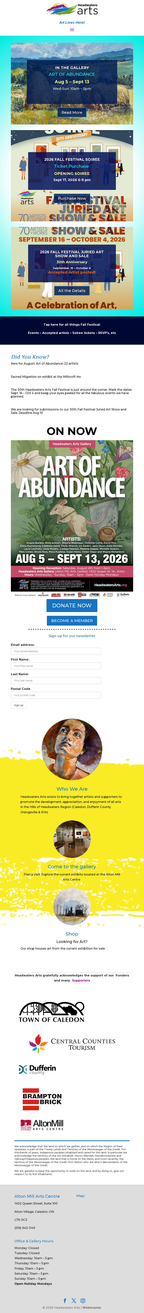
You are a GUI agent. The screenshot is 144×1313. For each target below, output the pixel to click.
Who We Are (72, 789)
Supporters (81, 980)
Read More (72, 112)
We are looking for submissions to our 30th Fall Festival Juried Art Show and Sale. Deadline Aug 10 (68, 411)
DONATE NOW (72, 605)
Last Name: (20, 674)
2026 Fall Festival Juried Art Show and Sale (72, 254)
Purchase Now (72, 198)
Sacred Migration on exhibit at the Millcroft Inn (46, 377)
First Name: (20, 659)
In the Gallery (72, 67)
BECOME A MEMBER (72, 620)
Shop (71, 934)
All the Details (72, 290)
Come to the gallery (72, 867)
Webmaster (91, 1307)
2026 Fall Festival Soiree (72, 159)
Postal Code (20, 689)
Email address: (22, 645)
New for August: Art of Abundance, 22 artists (44, 363)
